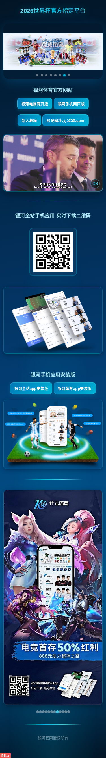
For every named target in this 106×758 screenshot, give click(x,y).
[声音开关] (95, 183)
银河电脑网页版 (34, 104)
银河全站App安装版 (31, 388)
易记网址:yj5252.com (66, 120)
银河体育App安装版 (75, 388)
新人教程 (29, 120)
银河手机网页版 (71, 104)
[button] (10, 597)
